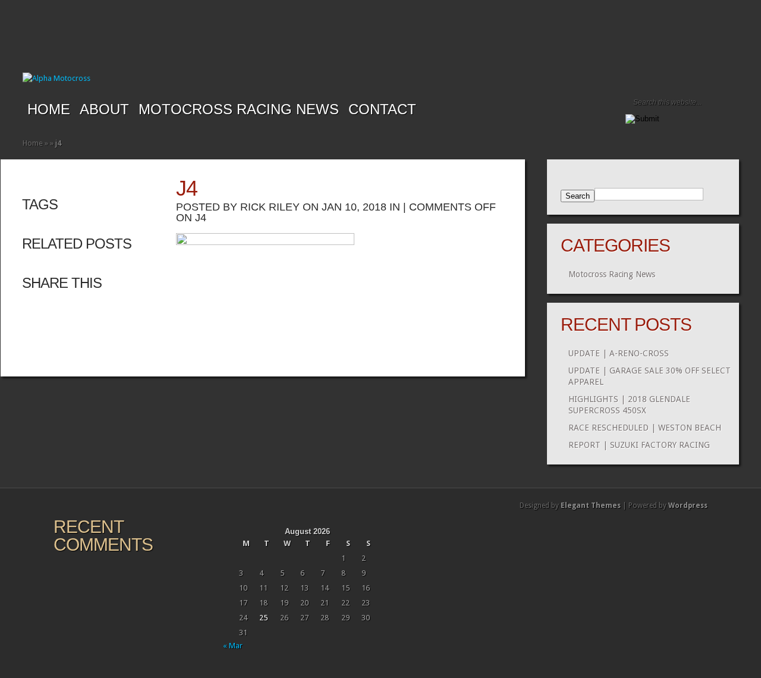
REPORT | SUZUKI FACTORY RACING (639, 445)
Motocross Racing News (239, 109)
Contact (382, 109)
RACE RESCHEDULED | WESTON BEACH (644, 427)
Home (48, 109)
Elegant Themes (591, 505)
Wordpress (687, 505)
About (104, 109)
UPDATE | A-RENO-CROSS (618, 353)
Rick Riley (270, 207)
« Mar (233, 645)
